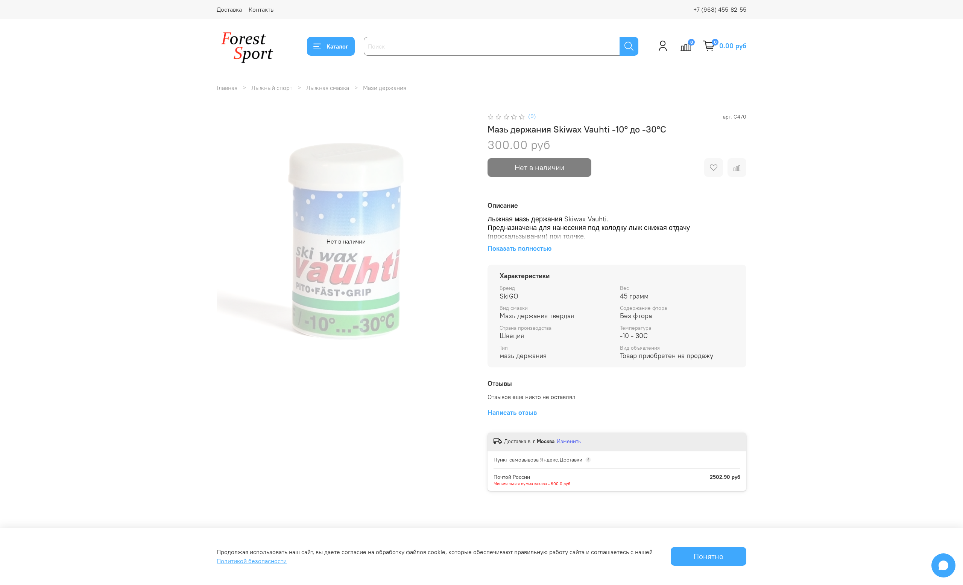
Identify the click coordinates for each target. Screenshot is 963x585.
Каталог (337, 46)
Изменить (569, 441)
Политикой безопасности (252, 561)
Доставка (229, 9)
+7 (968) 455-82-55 (719, 9)
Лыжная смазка (327, 87)
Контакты (262, 9)
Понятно (708, 556)
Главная (227, 87)
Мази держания (384, 87)
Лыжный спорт (271, 87)
